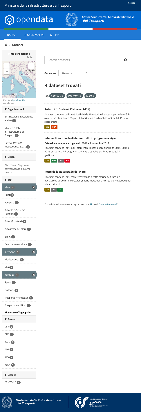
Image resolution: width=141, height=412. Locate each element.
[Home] (6, 44)
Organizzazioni (34, 35)
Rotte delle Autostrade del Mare (65, 171)
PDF (67, 160)
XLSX (54, 160)
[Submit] (126, 60)
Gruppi (54, 35)
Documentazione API (108, 204)
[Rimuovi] (62, 95)
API (91, 204)
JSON (54, 127)
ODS (61, 160)
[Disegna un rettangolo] (31, 66)
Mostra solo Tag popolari (18, 312)
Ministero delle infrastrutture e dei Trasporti (38, 5)
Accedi (131, 3)
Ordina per (50, 73)
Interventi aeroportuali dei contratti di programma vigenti (81, 138)
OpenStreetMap (19, 100)
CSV (47, 127)
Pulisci (30, 57)
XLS (60, 189)
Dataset (12, 35)
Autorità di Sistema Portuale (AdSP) (67, 109)
